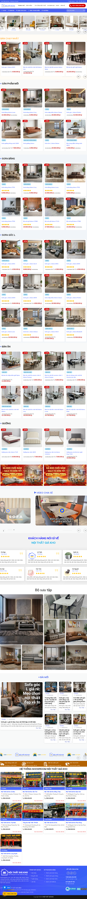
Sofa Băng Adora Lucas (8, 112)
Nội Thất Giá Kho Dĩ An (50, 822)
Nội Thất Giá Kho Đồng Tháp (52, 791)
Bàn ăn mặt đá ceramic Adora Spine (53, 68)
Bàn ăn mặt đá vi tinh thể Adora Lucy (32, 410)
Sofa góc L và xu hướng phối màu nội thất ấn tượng (51, 732)
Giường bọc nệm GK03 (29, 452)
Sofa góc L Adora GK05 (30, 297)
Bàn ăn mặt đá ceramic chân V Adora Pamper (53, 376)
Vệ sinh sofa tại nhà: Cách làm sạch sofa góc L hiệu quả (64, 732)
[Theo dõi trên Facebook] (80, 1)
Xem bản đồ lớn (17, 800)
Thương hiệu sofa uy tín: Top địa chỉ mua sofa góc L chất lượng (50, 700)
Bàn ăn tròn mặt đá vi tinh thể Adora (10, 410)
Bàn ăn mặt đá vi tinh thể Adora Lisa (32, 68)
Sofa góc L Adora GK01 (8, 67)
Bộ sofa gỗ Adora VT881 (74, 221)
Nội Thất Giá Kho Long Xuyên (9, 853)
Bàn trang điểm (35, 10)
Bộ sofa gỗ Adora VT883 (30, 221)
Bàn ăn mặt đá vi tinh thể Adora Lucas (54, 410)
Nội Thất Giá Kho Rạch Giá (73, 791)
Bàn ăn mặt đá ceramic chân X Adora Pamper (32, 376)
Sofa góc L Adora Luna (8, 331)
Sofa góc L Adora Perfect (74, 112)
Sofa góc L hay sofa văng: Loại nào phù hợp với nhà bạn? (64, 700)
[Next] (85, 31)
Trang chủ (21, 5)
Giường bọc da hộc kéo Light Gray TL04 (74, 453)
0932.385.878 (49, 829)
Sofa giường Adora (28, 143)
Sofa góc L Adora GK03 (73, 264)
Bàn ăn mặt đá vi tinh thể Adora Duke (76, 410)
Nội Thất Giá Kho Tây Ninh (8, 822)
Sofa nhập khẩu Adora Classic (53, 112)
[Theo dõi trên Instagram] (81, 1)
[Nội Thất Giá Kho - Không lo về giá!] (8, 6)
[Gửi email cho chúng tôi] (84, 1)
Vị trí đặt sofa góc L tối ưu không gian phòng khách (79, 699)
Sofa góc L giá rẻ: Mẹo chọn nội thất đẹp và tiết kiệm (18, 722)
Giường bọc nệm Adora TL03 (10, 452)
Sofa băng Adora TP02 (73, 187)
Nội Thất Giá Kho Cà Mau (8, 791)
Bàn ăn (12, 10)
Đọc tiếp (38, 728)
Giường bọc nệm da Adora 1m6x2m (52, 453)
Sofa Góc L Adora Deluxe (52, 143)
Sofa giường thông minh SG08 (10, 143)
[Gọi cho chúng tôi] (74, 873)
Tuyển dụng (71, 1)
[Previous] (78, 31)
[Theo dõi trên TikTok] (71, 873)
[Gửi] (83, 10)
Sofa (4, 10)
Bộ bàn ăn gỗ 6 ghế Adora (74, 67)
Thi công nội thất (40, 5)
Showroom (51, 5)
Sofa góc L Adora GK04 (8, 297)
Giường (45, 10)
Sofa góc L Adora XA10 (52, 331)
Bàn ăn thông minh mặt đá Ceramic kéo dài (74, 376)
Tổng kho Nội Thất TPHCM (30, 822)
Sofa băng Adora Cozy (30, 112)
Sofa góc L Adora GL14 (30, 264)
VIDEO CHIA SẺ (45, 492)
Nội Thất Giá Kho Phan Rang (74, 822)
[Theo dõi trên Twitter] (83, 1)
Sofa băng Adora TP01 (8, 187)
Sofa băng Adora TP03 (8, 221)
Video (57, 5)
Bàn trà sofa (22, 10)
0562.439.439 (6, 798)
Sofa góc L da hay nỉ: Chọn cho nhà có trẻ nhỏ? (79, 732)
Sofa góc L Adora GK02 (51, 264)
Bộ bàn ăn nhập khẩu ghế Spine (11, 375)
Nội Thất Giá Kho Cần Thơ (30, 791)
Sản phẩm (29, 5)
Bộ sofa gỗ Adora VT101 (52, 221)
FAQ (77, 1)
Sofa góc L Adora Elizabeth (74, 331)
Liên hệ (62, 5)
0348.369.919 (71, 829)
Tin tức (4, 719)
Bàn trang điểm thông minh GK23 (74, 144)
